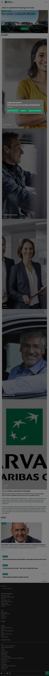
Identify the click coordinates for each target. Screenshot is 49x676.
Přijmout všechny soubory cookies (35, 110)
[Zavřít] (41, 101)
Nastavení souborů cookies (12, 110)
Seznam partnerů (10, 107)
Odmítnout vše (23, 110)
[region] (24, 107)
